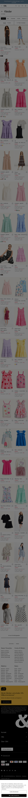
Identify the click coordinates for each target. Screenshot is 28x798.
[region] (14, 789)
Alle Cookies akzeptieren (14, 795)
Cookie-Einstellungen (14, 791)
